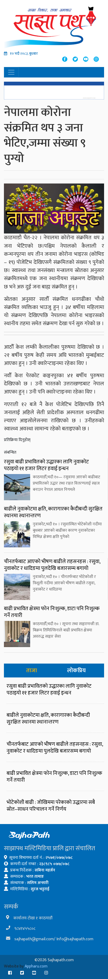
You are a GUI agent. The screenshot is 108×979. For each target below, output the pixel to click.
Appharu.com (36, 966)
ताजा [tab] (31, 670)
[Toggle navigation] (11, 72)
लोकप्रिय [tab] (76, 670)
